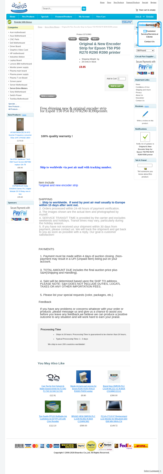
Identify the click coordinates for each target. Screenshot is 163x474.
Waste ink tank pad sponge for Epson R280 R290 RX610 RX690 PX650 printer (83, 388)
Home (102, 2)
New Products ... (14, 106)
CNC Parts (14, 39)
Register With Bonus (23, 22)
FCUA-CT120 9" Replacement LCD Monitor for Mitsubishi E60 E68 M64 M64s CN (113, 418)
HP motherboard (17, 53)
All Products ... (14, 109)
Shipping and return (143, 90)
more (24, 115)
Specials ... (12, 104)
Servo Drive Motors (52, 27)
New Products (119, 2)
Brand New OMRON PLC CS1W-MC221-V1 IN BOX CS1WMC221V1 (114, 388)
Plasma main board (18, 71)
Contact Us (140, 101)
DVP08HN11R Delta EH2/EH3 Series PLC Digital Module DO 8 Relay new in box (20, 190)
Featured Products (133, 2)
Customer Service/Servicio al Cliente (149, 34)
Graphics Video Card (19, 50)
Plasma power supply (19, 74)
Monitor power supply (19, 67)
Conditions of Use (142, 87)
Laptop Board (16, 60)
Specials (145, 2)
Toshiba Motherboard (19, 99)
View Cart (100, 16)
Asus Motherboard (18, 36)
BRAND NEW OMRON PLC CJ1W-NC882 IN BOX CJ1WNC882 (83, 418)
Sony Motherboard (18, 92)
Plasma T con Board (18, 78)
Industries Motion (17, 57)
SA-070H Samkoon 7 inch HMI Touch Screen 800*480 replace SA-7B (20, 162)
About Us (139, 95)
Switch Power (16, 95)
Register (153, 2)
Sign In (138, 16)
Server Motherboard (18, 85)
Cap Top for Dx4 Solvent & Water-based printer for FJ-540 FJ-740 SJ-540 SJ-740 (53, 388)
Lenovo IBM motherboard (21, 64)
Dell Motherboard (17, 43)
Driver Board (15, 46)
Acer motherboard (17, 32)
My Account (84, 16)
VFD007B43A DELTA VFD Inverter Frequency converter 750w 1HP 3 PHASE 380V (20, 135)
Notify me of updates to (145, 149)
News (109, 2)
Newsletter (140, 98)
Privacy (139, 92)
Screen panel (15, 81)
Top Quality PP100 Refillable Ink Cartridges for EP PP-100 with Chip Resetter (53, 418)
